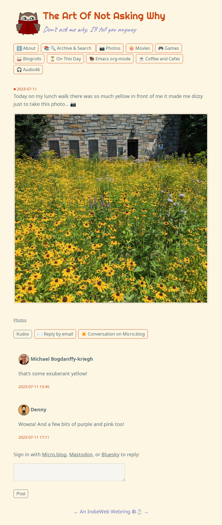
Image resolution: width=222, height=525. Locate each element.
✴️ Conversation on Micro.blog (113, 334)
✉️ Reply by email (55, 334)
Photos (20, 320)
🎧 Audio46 (28, 70)
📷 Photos (109, 48)
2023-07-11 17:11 (33, 437)
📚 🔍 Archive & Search (68, 48)
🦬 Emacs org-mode (109, 59)
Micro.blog (54, 454)
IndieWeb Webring (108, 511)
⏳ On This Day (65, 59)
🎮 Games (168, 48)
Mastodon (81, 454)
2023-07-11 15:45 (33, 386)
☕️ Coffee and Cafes (159, 59)
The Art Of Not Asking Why (104, 16)
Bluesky (110, 454)
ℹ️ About (26, 48)
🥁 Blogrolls (29, 59)
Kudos (23, 334)
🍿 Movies (139, 48)
